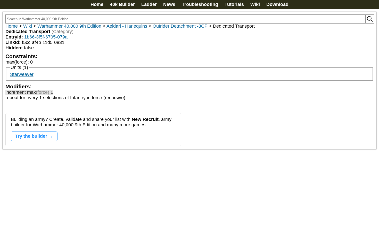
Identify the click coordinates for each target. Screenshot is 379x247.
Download (277, 4)
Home (96, 4)
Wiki (255, 4)
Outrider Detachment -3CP (180, 26)
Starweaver (22, 74)
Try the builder (31, 136)
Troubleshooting (200, 4)
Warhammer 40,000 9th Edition (69, 26)
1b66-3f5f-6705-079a (46, 37)
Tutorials (234, 4)
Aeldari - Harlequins (126, 26)
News (169, 4)
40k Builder (122, 4)
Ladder (149, 4)
